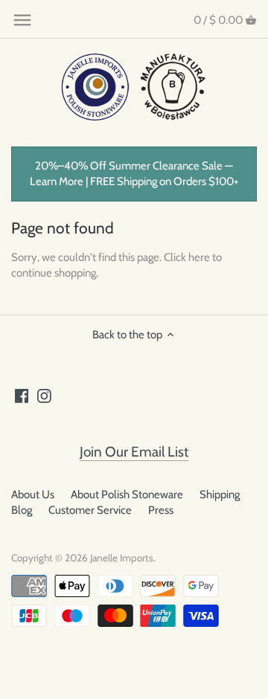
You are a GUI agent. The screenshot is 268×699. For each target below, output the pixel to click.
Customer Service (90, 510)
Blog (21, 510)
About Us (32, 494)
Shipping (220, 494)
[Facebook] (22, 395)
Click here (187, 257)
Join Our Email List (134, 451)
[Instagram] (44, 395)
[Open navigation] (22, 20)
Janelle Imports (121, 558)
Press (160, 510)
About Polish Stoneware (127, 494)
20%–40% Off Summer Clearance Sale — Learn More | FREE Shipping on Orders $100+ (134, 173)
